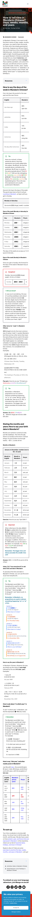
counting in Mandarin (9, 194)
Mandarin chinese (10, 37)
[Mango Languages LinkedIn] (20, 887)
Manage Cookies (16, 911)
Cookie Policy (13, 903)
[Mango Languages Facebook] (8, 887)
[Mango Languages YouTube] (24, 887)
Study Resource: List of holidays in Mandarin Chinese (16, 869)
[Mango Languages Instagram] (12, 887)
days (12, 767)
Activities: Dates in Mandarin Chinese (17, 866)
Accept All (16, 907)
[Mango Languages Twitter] (16, 887)
